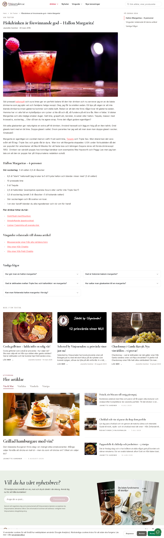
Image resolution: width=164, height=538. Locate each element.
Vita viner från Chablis (17, 246)
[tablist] (82, 387)
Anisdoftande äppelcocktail (20, 220)
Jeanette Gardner (10, 28)
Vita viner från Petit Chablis (20, 251)
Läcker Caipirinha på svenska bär (23, 225)
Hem (5, 13)
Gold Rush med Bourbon (19, 216)
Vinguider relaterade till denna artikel (141, 22)
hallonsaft (20, 101)
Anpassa (130, 533)
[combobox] (143, 4)
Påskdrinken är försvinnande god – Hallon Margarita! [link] (40, 13)
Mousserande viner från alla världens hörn (27, 242)
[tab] (8, 386)
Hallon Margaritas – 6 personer (139, 18)
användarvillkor (18, 535)
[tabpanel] (82, 427)
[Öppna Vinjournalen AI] (157, 531)
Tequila (70, 139)
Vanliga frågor (132, 26)
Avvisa (142, 533)
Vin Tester (14, 13)
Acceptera (154, 533)
